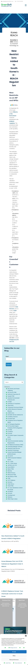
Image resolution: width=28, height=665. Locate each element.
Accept (14, 651)
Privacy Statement (18, 662)
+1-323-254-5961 (19, 1)
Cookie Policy (8, 662)
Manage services (13, 647)
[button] (26, 635)
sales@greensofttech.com (7, 1)
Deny (14, 655)
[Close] (27, 626)
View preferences (14, 659)
